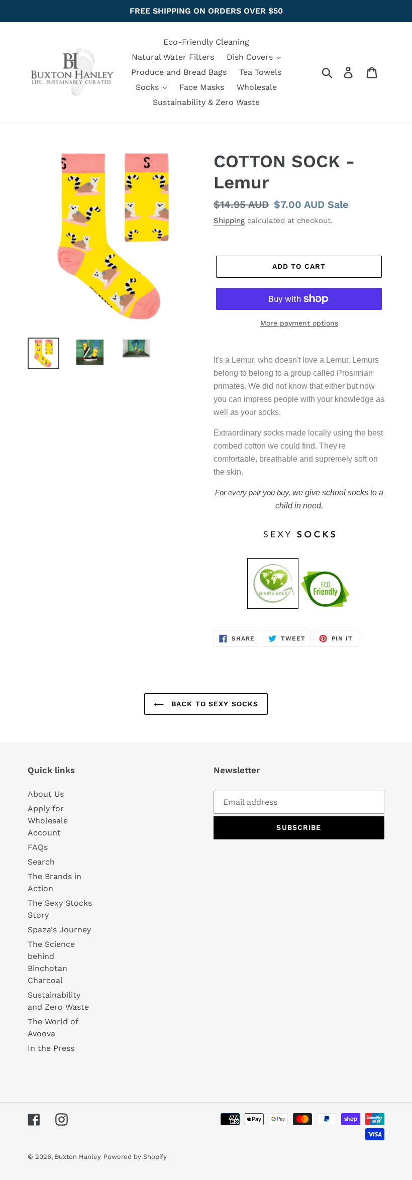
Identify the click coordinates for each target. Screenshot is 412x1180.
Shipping (229, 220)
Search (41, 862)
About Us (46, 794)
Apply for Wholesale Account (48, 820)
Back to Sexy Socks (213, 704)
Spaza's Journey (59, 929)
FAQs (38, 847)
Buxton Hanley (78, 1156)
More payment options (299, 323)
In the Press (51, 1048)
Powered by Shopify (135, 1156)
